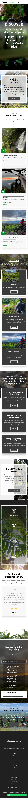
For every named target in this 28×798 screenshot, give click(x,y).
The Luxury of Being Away (10, 155)
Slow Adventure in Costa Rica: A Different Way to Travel (11, 238)
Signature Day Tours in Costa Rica (14, 376)
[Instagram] (12, 787)
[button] (19, 2)
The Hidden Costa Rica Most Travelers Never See (13, 196)
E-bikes (14, 755)
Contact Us (14, 760)
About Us (14, 769)
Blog (14, 774)
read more (5, 162)
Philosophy (14, 772)
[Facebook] (8, 787)
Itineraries (14, 260)
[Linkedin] (15, 787)
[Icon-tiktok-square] (19, 787)
